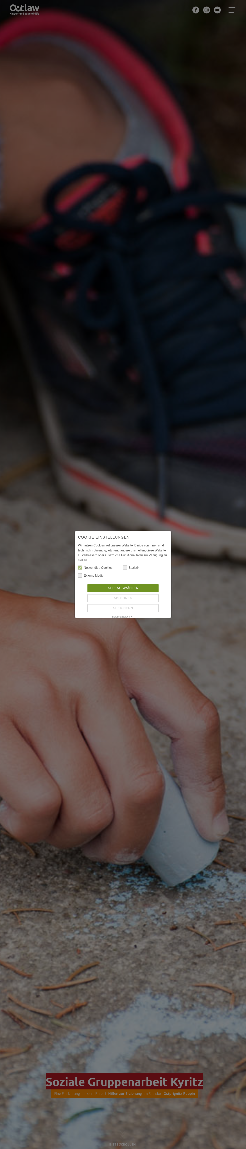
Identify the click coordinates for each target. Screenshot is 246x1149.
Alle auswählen (123, 588)
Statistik (134, 567)
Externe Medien (94, 575)
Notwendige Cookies (98, 567)
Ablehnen (123, 598)
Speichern (123, 608)
